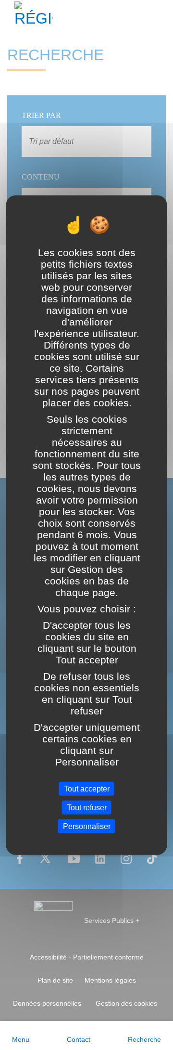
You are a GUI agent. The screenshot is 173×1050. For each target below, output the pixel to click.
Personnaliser (87, 826)
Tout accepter (87, 788)
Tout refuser (87, 807)
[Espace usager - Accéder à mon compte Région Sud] (159, 16)
